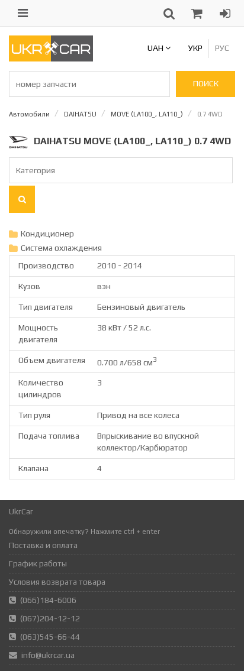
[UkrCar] (51, 58)
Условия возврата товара (57, 581)
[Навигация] (23, 13)
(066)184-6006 (48, 600)
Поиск (206, 83)
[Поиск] (22, 199)
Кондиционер (47, 233)
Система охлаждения (61, 247)
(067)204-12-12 (50, 618)
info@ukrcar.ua (48, 655)
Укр (195, 48)
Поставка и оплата (43, 545)
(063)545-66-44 (50, 636)
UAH (156, 48)
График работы (38, 563)
